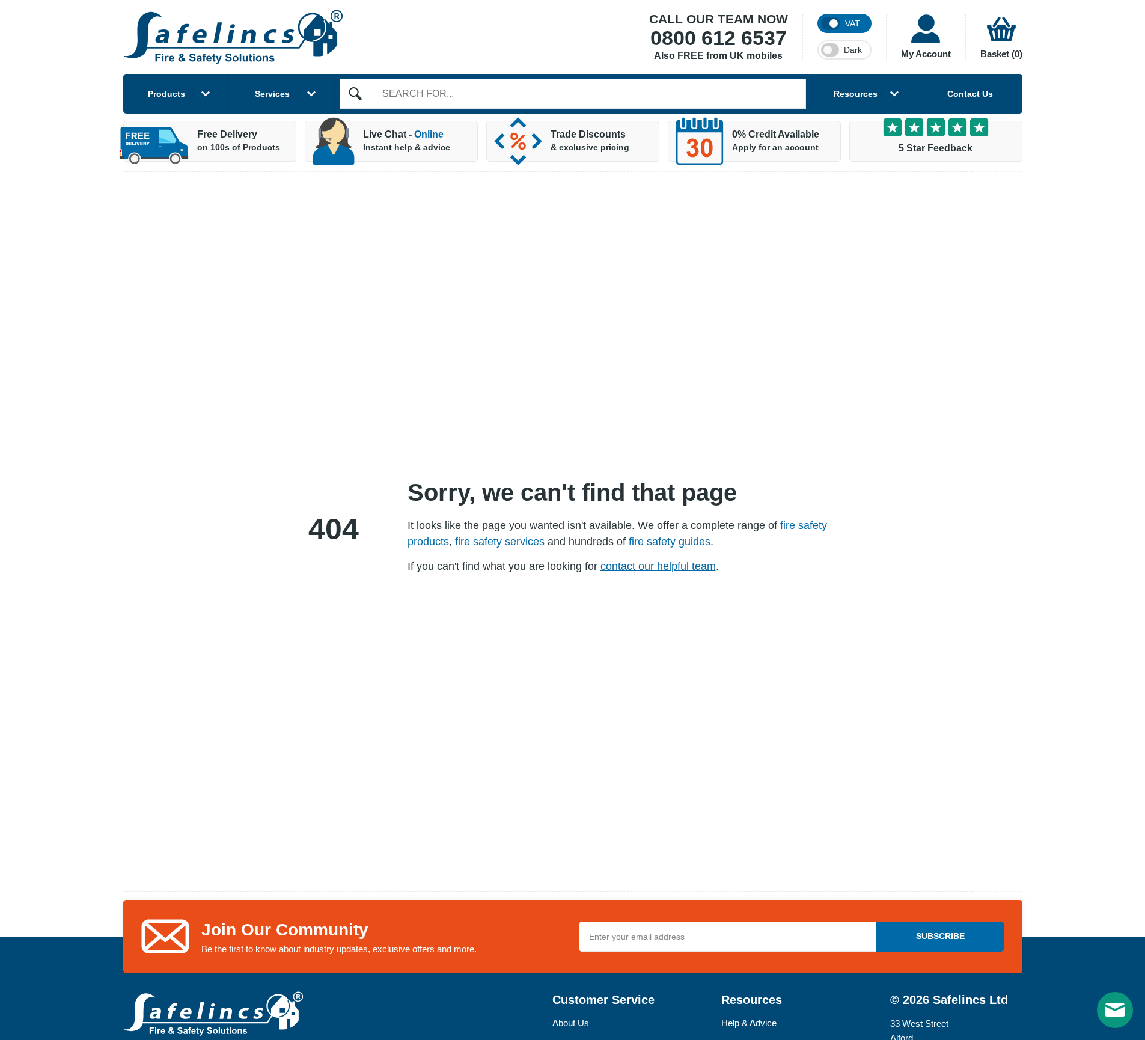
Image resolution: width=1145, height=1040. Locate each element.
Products (166, 94)
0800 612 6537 (718, 38)
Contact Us (970, 94)
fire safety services (500, 542)
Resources (856, 94)
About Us (570, 1023)
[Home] (233, 37)
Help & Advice (749, 1023)
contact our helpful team (658, 566)
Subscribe (940, 936)
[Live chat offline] (1115, 1010)
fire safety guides (669, 542)
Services (272, 94)
